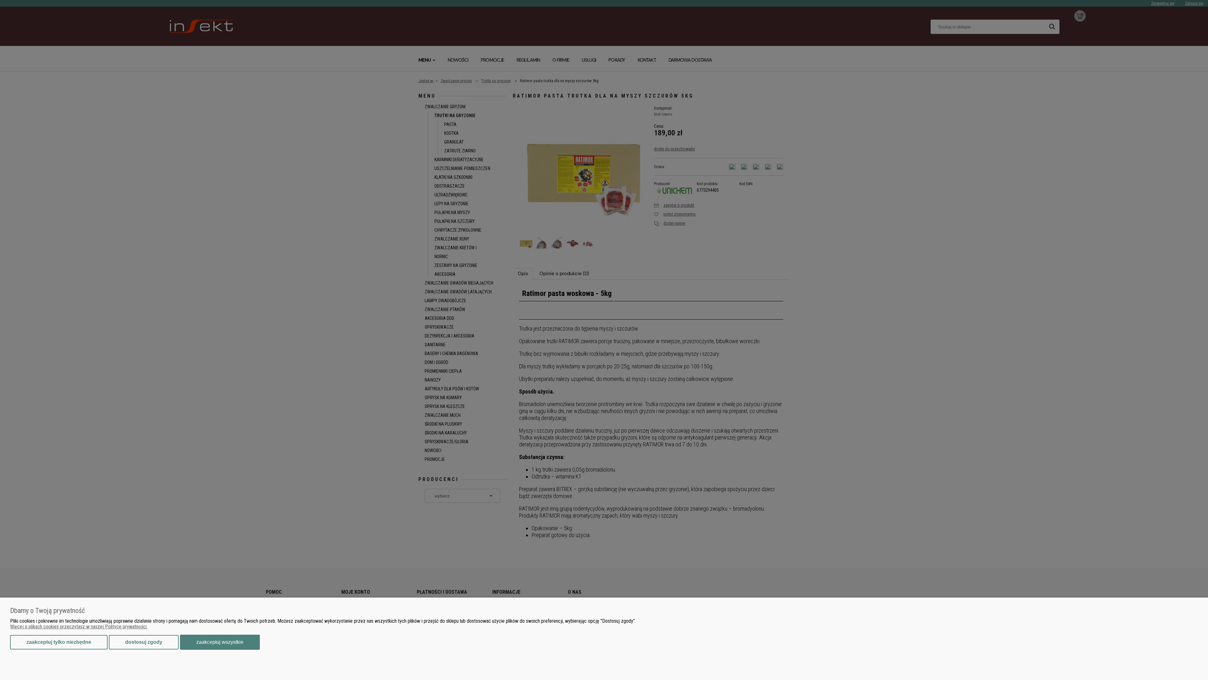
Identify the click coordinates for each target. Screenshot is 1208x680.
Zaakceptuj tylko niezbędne (58, 642)
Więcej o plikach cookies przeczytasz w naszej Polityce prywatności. (79, 627)
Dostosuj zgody (143, 642)
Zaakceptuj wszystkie (219, 642)
